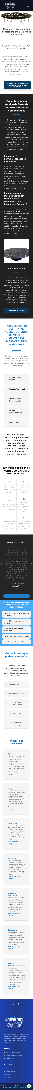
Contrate (6, 1068)
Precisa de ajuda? (16, 596)
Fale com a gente (16, 310)
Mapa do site (8, 1078)
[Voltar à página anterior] (13, 1003)
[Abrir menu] (28, 6)
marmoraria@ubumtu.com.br (15, 1055)
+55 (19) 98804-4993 (13, 1052)
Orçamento (7, 1074)
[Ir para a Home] (19, 1004)
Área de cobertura (9, 1071)
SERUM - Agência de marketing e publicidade (20, 1087)
